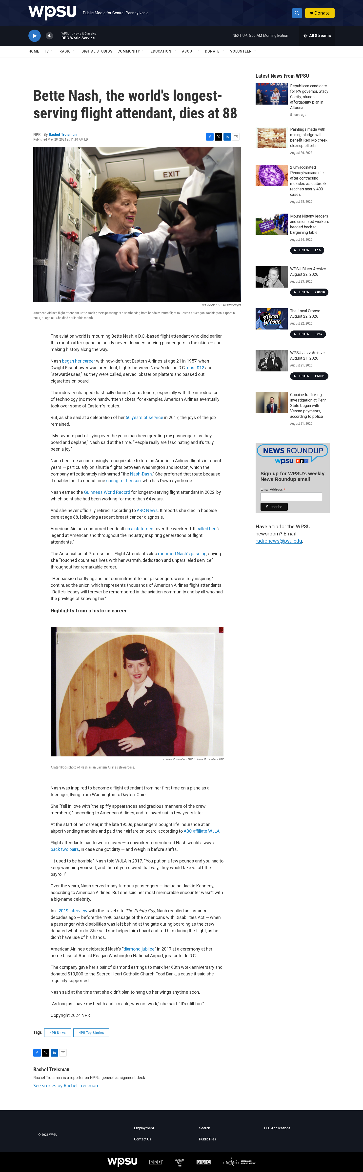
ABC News (147, 510)
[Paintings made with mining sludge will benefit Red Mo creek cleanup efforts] (272, 137)
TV (46, 51)
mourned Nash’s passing (182, 553)
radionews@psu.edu (279, 541)
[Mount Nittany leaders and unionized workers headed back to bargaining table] (272, 224)
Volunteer (241, 51)
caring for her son (123, 480)
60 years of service (144, 417)
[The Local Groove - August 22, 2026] (272, 319)
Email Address (273, 489)
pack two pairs (65, 849)
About (188, 51)
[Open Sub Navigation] (53, 51)
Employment (144, 1128)
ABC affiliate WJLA (202, 831)
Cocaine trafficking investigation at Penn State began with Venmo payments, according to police (308, 405)
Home (33, 51)
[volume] (49, 35)
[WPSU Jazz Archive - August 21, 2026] (272, 360)
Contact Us (142, 1139)
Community (129, 51)
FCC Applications (277, 1128)
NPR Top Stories (91, 1033)
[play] (35, 36)
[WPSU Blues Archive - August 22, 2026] (272, 277)
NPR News (57, 1033)
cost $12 (195, 367)
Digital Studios (97, 51)
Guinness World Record (107, 492)
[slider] (57, 35)
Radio (65, 51)
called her (206, 528)
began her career (78, 361)
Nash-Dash (141, 473)
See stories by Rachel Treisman (65, 1085)
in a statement (141, 528)
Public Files (207, 1139)
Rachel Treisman (63, 134)
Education (161, 51)
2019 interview (73, 910)
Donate (322, 13)
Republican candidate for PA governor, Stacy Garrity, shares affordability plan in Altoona (309, 97)
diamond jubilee (139, 949)
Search (204, 1128)
